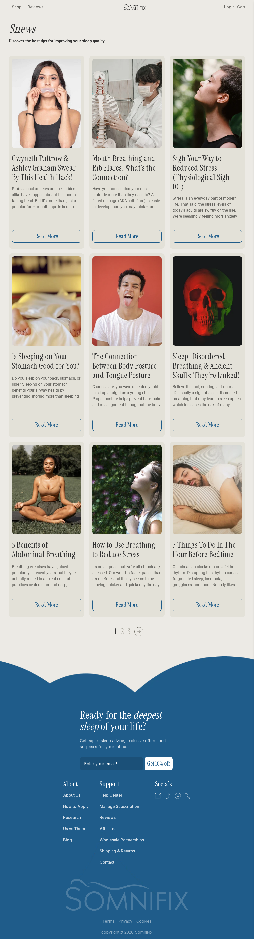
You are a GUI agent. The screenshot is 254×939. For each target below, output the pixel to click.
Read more (46, 236)
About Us (71, 795)
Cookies (143, 921)
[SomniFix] (135, 7)
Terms (108, 921)
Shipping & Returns (117, 850)
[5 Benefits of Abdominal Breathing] (46, 489)
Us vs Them (74, 828)
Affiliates (108, 828)
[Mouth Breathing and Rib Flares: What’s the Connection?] (127, 103)
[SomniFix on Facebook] (178, 798)
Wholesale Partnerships (122, 839)
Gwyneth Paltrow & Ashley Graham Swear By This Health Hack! (44, 168)
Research (72, 817)
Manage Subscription (119, 806)
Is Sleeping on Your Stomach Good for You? (46, 361)
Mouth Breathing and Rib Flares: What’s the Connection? (124, 168)
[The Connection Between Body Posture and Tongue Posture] (127, 301)
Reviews (35, 6)
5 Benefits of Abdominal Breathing (44, 550)
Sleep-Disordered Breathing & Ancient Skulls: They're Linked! (206, 365)
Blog (67, 839)
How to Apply (76, 806)
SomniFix (143, 932)
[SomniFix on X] (188, 798)
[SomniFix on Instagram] (158, 798)
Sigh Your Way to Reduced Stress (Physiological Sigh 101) (201, 172)
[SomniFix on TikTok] (168, 798)
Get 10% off (158, 763)
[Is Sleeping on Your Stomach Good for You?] (46, 301)
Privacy (125, 921)
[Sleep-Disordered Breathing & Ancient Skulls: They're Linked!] (207, 301)
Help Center (111, 795)
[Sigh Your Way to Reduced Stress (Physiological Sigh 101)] (207, 103)
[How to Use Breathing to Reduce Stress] (127, 489)
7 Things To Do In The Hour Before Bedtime (204, 550)
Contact (107, 862)
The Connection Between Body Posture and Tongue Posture (124, 365)
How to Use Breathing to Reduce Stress (123, 550)
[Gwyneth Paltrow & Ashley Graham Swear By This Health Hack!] (46, 103)
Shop (17, 6)
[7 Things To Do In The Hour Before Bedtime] (207, 489)
